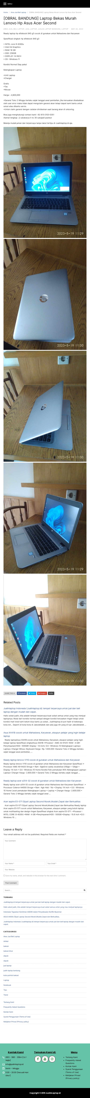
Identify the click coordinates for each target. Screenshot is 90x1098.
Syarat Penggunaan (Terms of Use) (17, 1017)
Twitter (32, 693)
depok (6, 956)
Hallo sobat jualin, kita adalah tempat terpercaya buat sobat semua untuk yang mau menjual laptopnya (43, 907)
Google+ (43, 693)
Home (6, 12)
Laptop (65, 29)
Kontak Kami (8, 1012)
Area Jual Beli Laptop (18, 12)
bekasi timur (8, 951)
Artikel (6, 941)
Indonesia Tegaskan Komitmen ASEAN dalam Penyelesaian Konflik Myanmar (33, 912)
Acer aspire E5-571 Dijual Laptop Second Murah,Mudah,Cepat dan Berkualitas (42, 801)
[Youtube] (45, 1059)
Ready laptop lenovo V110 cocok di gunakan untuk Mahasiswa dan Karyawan (42, 760)
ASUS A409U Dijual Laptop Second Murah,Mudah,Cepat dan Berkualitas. (32, 917)
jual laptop (31, 29)
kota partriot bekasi (11, 975)
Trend (6, 995)
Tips (5, 990)
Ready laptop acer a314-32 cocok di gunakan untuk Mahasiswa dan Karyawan (42, 780)
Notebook (7, 985)
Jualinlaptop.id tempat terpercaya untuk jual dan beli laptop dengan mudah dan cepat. (37, 902)
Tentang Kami (9, 1002)
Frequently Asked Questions (14, 1007)
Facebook (22, 693)
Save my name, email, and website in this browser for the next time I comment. (36, 876)
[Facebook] (38, 1059)
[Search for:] (45, 890)
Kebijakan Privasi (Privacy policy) (16, 1022)
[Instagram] (52, 1059)
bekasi (6, 946)
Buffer (51, 693)
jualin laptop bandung (49, 29)
